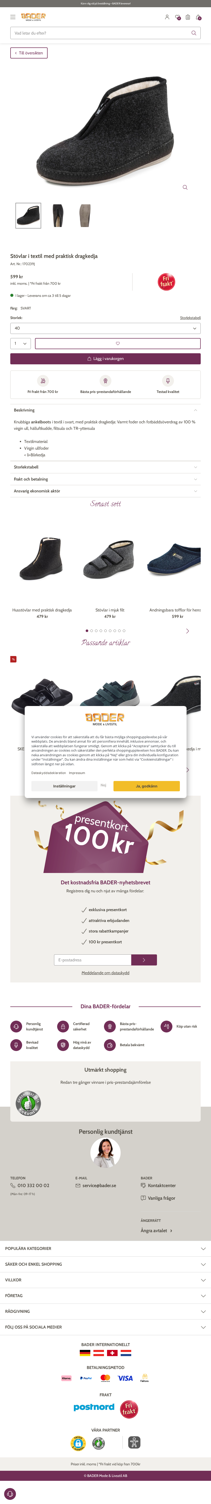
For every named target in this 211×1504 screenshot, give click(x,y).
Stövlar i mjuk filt (109, 610)
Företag (14, 1295)
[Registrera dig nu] (144, 959)
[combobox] (105, 33)
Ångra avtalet (154, 1230)
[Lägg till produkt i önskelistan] (118, 343)
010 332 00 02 (33, 1185)
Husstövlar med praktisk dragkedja (42, 610)
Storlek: (16, 317)
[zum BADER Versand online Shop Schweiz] (112, 1353)
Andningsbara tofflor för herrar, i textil (177, 610)
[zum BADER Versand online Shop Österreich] (98, 1353)
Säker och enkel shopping (33, 1264)
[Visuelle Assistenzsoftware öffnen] (131, 1442)
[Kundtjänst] (10, 1494)
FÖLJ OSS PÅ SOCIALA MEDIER (33, 1327)
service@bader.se (99, 1185)
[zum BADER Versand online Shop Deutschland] (85, 1353)
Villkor (13, 1280)
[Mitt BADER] (167, 17)
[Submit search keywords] (194, 33)
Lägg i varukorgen (108, 358)
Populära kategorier (28, 1248)
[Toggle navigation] (12, 17)
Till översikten (31, 53)
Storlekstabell (190, 317)
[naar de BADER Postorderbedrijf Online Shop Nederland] (126, 1353)
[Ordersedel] (187, 17)
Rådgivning (17, 1311)
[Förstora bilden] (185, 187)
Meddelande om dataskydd (105, 972)
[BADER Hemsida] (34, 17)
